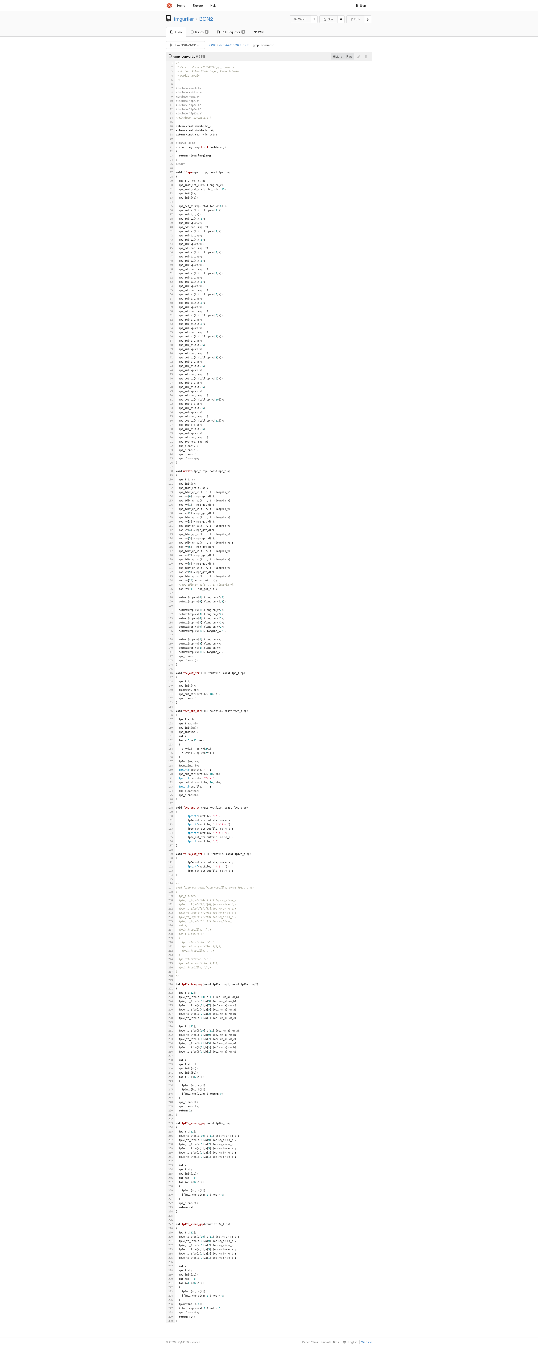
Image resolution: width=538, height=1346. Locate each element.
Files (178, 32)
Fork (357, 19)
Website (366, 1342)
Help (213, 5)
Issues (201, 32)
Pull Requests (233, 32)
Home (181, 5)
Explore (198, 5)
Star (330, 19)
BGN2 (206, 18)
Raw (349, 56)
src (247, 45)
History (337, 56)
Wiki (261, 32)
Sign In (364, 5)
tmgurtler (184, 18)
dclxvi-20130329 (230, 45)
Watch (302, 19)
